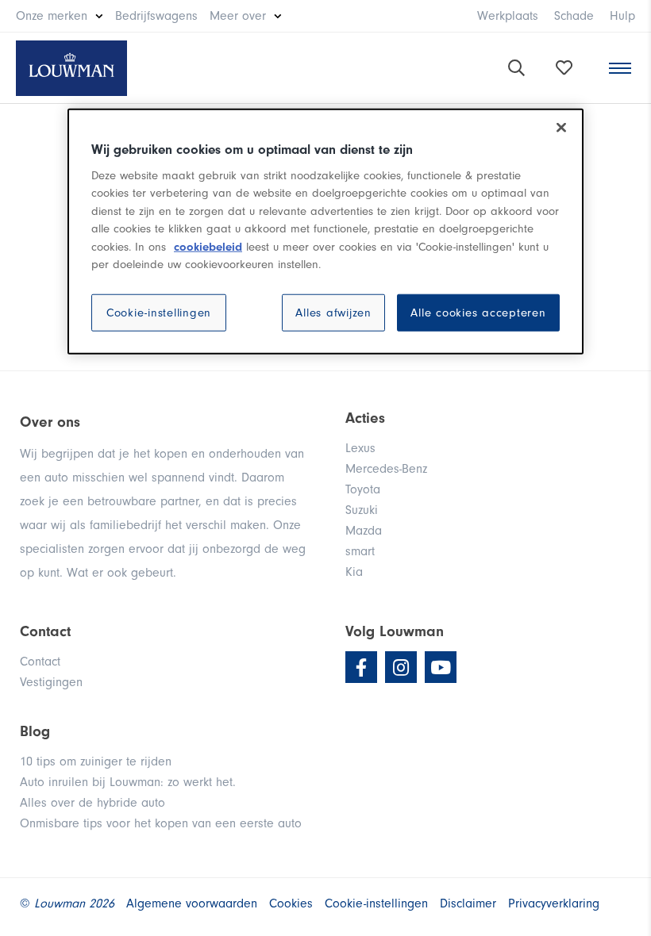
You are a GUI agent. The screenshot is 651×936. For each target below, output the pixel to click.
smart (360, 551)
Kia (354, 572)
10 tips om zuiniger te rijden (95, 761)
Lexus (360, 448)
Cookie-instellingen (158, 313)
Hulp (622, 16)
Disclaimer (468, 903)
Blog (35, 731)
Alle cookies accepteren (477, 313)
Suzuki (361, 510)
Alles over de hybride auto (92, 803)
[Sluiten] (561, 127)
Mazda (363, 531)
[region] (325, 232)
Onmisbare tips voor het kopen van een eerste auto (161, 823)
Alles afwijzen (333, 313)
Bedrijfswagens (156, 16)
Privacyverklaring (553, 903)
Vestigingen (51, 682)
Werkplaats (507, 16)
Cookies (291, 903)
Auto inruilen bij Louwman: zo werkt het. (128, 782)
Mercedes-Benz (386, 469)
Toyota (362, 489)
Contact (40, 661)
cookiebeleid (208, 247)
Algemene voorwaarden (191, 903)
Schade (574, 16)
